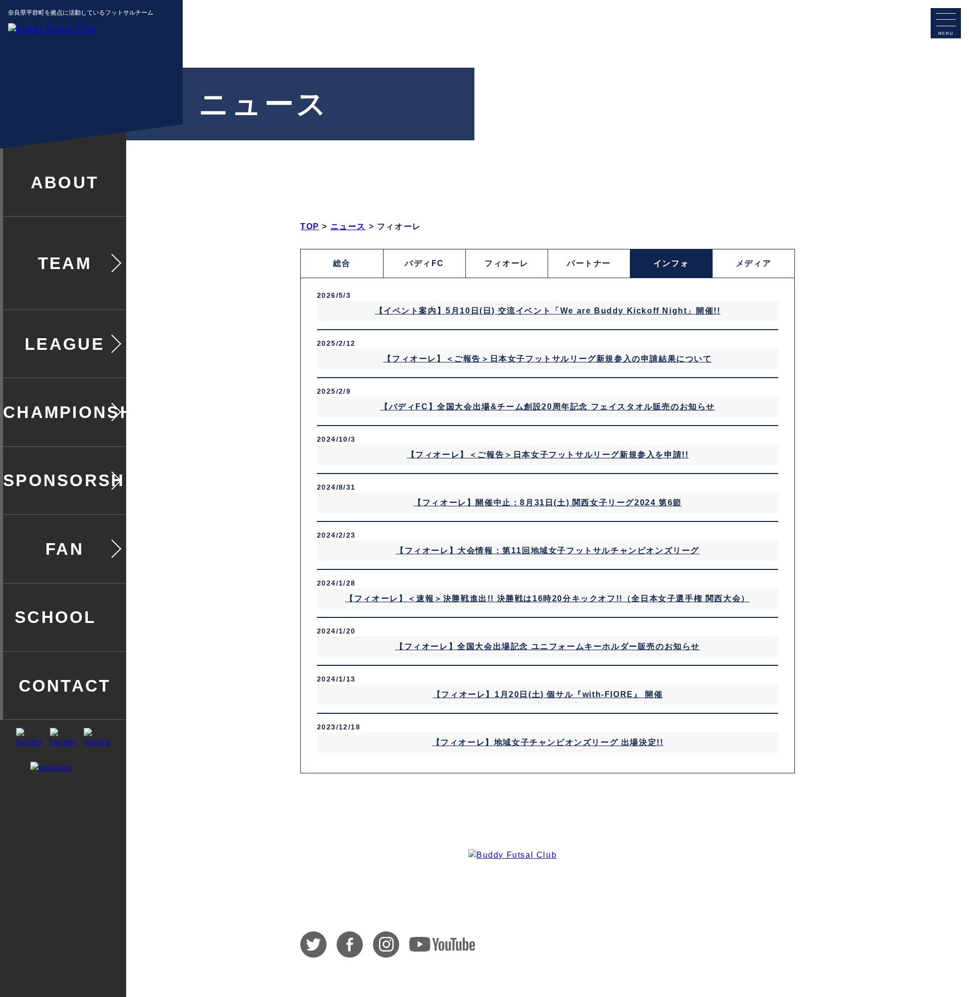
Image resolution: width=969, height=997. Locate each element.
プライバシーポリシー (761, 944)
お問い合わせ (698, 944)
